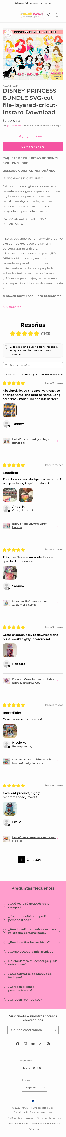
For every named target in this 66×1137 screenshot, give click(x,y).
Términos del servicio (49, 1118)
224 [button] (38, 859)
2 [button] (28, 859)
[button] (7, 15)
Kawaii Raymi (29, 1107)
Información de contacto (46, 1123)
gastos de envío (15, 125)
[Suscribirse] (54, 1030)
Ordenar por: (30, 374)
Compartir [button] (13, 307)
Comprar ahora (33, 146)
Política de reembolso (39, 1112)
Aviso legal (35, 1129)
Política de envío (18, 1123)
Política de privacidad (20, 1118)
